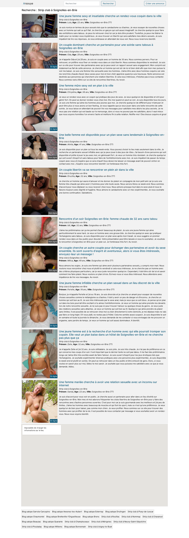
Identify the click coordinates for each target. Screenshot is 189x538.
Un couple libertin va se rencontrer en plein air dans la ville (96, 169)
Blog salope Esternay (93, 511)
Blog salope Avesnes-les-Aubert (67, 511)
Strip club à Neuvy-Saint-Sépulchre (130, 521)
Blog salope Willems (53, 526)
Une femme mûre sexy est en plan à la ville (86, 85)
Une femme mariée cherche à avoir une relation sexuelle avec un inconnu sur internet (108, 383)
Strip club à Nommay (131, 516)
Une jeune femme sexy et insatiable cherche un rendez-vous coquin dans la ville (110, 16)
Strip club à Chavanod (153, 516)
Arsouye (28, 3)
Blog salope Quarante (53, 521)
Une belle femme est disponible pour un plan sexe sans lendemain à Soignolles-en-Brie (112, 136)
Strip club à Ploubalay (32, 526)
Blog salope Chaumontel (33, 516)
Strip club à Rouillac (110, 516)
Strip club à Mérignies (101, 521)
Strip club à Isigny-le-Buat (100, 526)
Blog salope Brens (91, 516)
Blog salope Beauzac (31, 521)
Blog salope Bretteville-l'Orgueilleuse (63, 516)
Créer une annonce (155, 3)
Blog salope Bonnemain (75, 526)
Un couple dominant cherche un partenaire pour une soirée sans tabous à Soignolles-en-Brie (106, 46)
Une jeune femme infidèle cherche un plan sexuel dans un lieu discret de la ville (109, 283)
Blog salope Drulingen (115, 511)
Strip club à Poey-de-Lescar (140, 511)
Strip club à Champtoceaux (77, 521)
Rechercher (108, 3)
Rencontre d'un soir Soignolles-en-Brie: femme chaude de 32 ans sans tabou (108, 218)
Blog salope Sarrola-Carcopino (36, 511)
